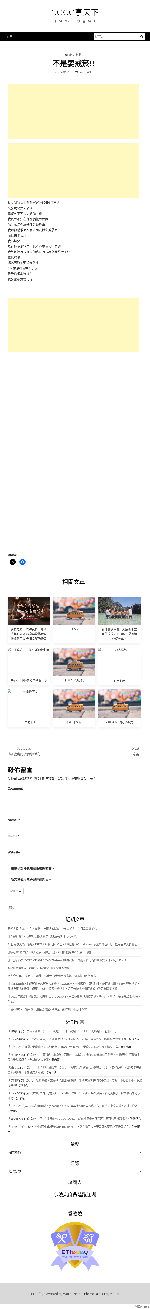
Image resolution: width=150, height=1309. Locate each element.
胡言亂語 (119, 680)
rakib (114, 1294)
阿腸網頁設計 (142, 1306)
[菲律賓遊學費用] (119, 611)
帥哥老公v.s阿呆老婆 (119, 722)
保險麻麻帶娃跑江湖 (75, 1194)
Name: (14, 820)
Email (14, 836)
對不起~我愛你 (74, 680)
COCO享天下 (75, 12)
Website (14, 852)
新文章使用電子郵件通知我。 (31, 879)
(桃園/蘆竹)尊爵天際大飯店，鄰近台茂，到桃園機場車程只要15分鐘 (49, 952)
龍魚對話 (75, 54)
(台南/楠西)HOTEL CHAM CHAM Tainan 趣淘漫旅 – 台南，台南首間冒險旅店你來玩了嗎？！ (67, 960)
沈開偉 (14, 1080)
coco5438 (85, 72)
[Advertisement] (73, 111)
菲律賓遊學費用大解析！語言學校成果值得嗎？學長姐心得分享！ (119, 634)
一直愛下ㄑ (28, 722)
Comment (15, 788)
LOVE (74, 629)
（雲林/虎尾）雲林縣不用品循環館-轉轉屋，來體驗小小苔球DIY (47, 1009)
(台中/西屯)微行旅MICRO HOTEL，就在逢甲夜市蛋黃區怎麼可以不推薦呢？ (79, 1118)
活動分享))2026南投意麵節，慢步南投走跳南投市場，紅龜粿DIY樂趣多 (52, 976)
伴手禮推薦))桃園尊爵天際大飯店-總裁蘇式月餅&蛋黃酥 (42, 936)
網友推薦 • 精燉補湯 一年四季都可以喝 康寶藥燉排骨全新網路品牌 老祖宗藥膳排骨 (29, 634)
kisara (15, 1067)
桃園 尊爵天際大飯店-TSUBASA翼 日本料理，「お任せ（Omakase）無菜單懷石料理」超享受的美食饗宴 (72, 944)
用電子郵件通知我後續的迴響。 (33, 868)
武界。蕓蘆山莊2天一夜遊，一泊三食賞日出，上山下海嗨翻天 (64, 1031)
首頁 (10, 36)
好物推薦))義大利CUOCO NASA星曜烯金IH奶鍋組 (39, 968)
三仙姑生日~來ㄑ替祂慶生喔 (28, 680)
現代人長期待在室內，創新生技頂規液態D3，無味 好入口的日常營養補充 (52, 929)
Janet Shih (17, 1126)
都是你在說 (74, 722)
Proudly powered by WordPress (55, 1294)
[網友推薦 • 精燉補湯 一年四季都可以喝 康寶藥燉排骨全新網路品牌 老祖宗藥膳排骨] (29, 611)
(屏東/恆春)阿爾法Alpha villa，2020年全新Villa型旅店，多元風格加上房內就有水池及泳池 (81, 1106)
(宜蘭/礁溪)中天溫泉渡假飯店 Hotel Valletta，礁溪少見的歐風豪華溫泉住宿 (79, 1039)
